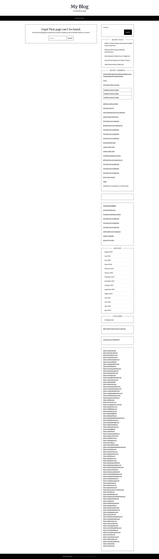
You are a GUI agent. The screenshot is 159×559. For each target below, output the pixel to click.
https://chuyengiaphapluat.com (112, 474)
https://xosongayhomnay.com (112, 389)
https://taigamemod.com (110, 512)
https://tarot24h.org (109, 514)
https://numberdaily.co (110, 505)
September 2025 (110, 289)
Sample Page (79, 18)
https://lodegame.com (109, 440)
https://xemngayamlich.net (111, 541)
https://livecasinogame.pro (111, 433)
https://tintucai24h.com (110, 523)
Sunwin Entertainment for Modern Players (117, 60)
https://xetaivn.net (109, 546)
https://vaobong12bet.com (111, 391)
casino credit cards (109, 147)
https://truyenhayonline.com (112, 532)
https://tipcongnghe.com (110, 525)
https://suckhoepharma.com (111, 510)
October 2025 (109, 285)
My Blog (79, 6)
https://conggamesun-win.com (112, 404)
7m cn (105, 80)
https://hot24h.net (109, 492)
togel (104, 181)
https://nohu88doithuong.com (112, 377)
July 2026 (108, 256)
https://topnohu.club (109, 375)
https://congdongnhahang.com (112, 476)
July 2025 (108, 298)
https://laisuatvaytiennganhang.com (114, 496)
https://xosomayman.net (110, 380)
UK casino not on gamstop (111, 121)
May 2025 (108, 306)
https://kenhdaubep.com (110, 494)
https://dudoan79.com (110, 411)
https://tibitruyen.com (110, 521)
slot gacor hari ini (108, 108)
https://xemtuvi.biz (109, 543)
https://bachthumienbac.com (111, 386)
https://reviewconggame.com (112, 368)
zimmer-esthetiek (108, 236)
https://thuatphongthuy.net (111, 519)
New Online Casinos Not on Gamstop (114, 329)
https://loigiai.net (108, 501)
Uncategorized (109, 320)
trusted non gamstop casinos (112, 155)
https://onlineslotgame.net (111, 359)
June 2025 (108, 302)
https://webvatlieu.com (110, 539)
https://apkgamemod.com (110, 454)
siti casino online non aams (111, 85)
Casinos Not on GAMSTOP (111, 339)
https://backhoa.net (109, 456)
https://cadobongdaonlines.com (112, 393)
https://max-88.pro (109, 442)
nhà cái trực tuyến (108, 240)
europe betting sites (109, 143)
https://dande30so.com (110, 406)
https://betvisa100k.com (110, 469)
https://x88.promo (108, 400)
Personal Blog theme (90, 556)
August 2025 (109, 293)
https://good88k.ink (109, 429)
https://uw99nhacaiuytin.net (111, 395)
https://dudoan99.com (110, 416)
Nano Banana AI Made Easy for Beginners (117, 56)
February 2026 (109, 268)
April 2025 (108, 310)
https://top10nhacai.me (110, 357)
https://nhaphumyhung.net (111, 503)
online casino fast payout (111, 117)
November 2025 (109, 281)
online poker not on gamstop (112, 231)
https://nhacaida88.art (110, 413)
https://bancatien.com (109, 384)
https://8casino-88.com (110, 353)
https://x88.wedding (109, 382)
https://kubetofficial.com (110, 436)
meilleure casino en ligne (111, 90)
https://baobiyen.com (109, 458)
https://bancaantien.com (110, 373)
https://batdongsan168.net (111, 463)
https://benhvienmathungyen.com (113, 467)
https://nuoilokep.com (109, 449)
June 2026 (108, 260)
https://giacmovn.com (109, 485)
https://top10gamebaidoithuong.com (114, 447)
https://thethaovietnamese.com (112, 516)
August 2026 (109, 252)
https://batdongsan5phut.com (112, 465)
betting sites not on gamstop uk (112, 125)
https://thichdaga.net (109, 366)
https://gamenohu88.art (110, 424)
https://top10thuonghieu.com (112, 528)
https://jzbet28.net (109, 431)
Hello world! (124, 186)
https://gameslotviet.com (111, 427)
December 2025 (109, 277)
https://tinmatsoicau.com (110, 371)
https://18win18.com (109, 350)
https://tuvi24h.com (109, 534)
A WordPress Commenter (111, 186)
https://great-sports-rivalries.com (113, 490)
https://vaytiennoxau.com (111, 537)
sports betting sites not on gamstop (114, 112)
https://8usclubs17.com (110, 355)
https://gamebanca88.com (111, 422)
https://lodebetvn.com (110, 438)
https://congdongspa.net (110, 478)
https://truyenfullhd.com (110, 530)
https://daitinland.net (109, 483)
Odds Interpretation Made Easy (114, 64)
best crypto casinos (109, 177)
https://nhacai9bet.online (111, 445)
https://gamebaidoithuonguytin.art (113, 418)
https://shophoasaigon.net (111, 507)
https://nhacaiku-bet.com (110, 420)
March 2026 (108, 264)
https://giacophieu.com (110, 487)
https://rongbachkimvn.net (111, 364)
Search (105, 27)
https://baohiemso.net (110, 460)
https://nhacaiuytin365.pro (111, 398)
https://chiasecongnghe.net (111, 472)
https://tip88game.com (110, 409)
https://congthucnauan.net (111, 480)
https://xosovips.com (109, 402)
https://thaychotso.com (110, 451)
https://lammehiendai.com (111, 498)
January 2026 (109, 273)
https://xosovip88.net (110, 362)
